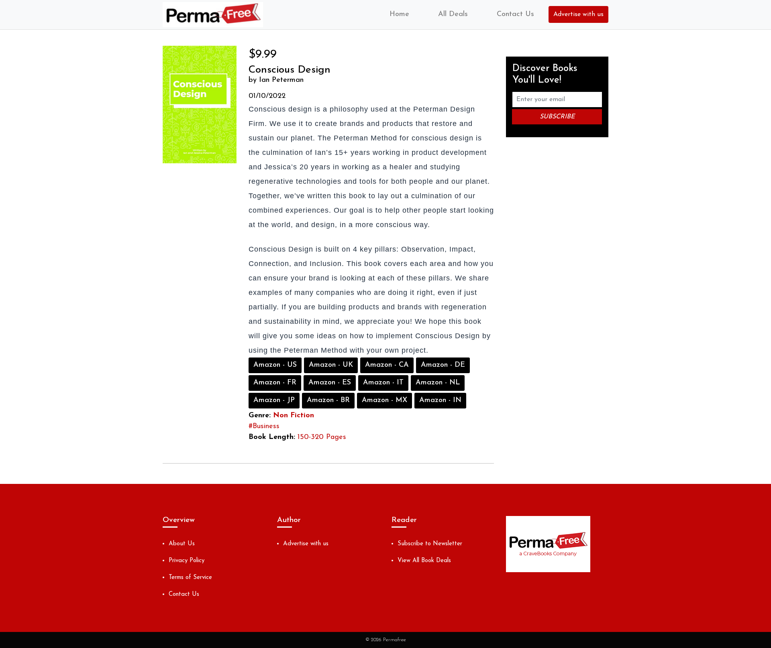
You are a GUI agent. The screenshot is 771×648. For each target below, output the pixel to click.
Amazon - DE (443, 365)
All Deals (453, 14)
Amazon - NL (438, 382)
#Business (264, 426)
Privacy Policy (186, 561)
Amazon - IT (383, 382)
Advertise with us (578, 14)
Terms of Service (190, 578)
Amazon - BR (328, 400)
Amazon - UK (331, 365)
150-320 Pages (322, 437)
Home (399, 14)
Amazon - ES (329, 382)
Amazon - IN (440, 400)
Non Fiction (293, 415)
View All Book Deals (424, 561)
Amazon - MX (384, 400)
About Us (182, 544)
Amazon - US (275, 365)
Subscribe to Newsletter (430, 544)
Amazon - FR (274, 382)
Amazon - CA (387, 365)
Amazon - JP (274, 400)
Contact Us (515, 14)
